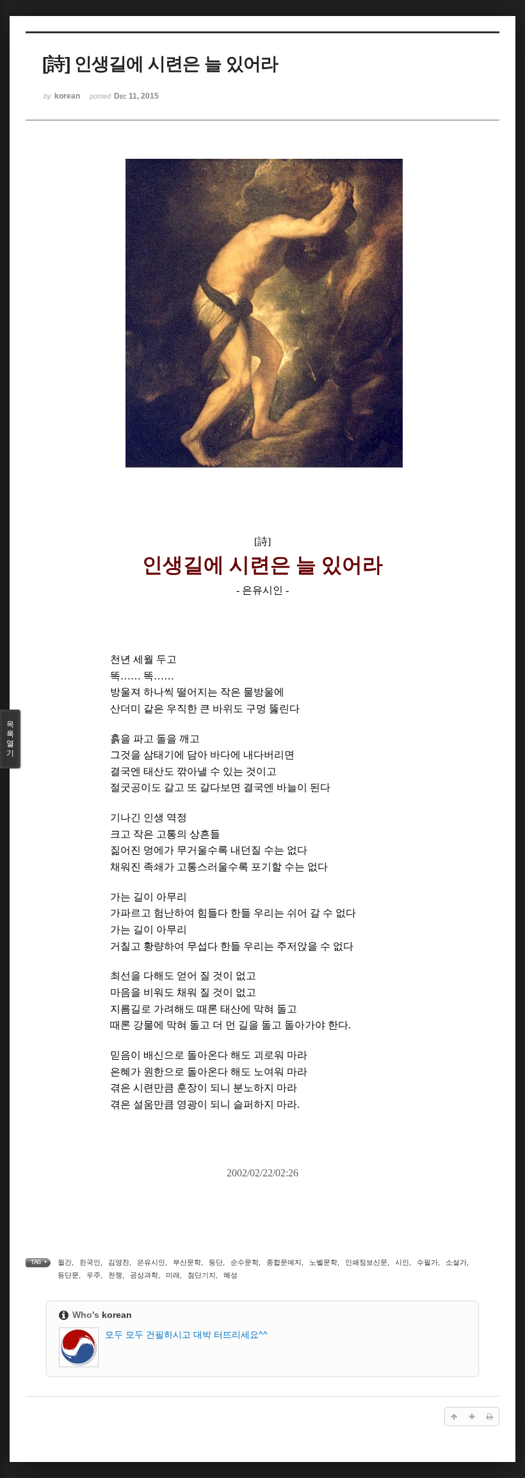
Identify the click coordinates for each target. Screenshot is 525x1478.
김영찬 (118, 1262)
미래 (173, 1275)
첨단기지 (202, 1275)
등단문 (68, 1275)
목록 (10, 739)
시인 (402, 1262)
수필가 (427, 1262)
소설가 (456, 1262)
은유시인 (151, 1262)
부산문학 (187, 1262)
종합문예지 (284, 1262)
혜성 (230, 1275)
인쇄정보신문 (366, 1262)
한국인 (90, 1262)
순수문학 (244, 1262)
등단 (216, 1262)
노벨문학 (323, 1262)
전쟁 (115, 1275)
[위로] (454, 1416)
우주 (93, 1275)
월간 (65, 1262)
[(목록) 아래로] (472, 1416)
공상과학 (144, 1275)
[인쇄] (490, 1416)
